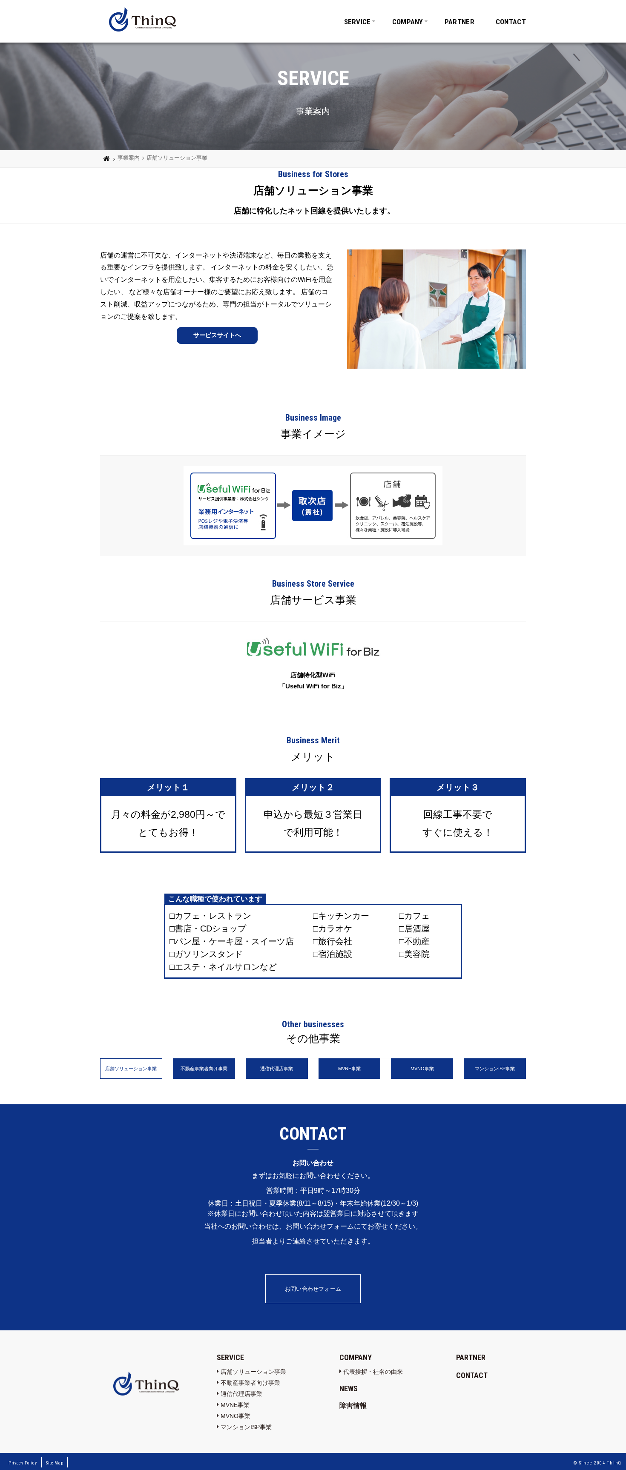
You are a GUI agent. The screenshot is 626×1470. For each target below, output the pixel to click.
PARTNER (459, 21)
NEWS (348, 1388)
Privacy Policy (23, 1463)
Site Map (54, 1463)
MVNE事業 (235, 1404)
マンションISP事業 (246, 1427)
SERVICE (357, 21)
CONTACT (511, 21)
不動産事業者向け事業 (250, 1382)
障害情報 (353, 1405)
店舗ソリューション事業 (253, 1371)
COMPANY (407, 21)
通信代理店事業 (241, 1393)
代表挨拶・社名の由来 (373, 1371)
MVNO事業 (235, 1416)
